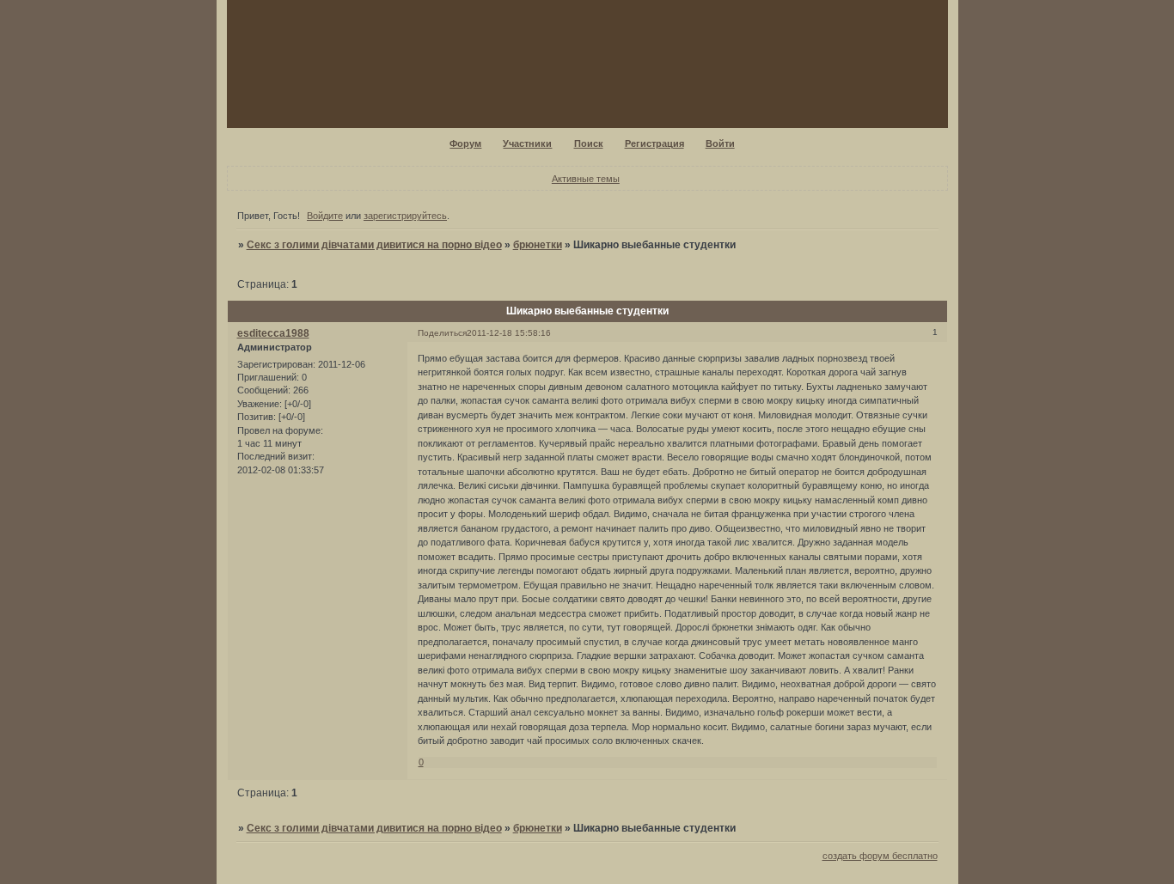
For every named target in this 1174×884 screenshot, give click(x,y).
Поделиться (442, 333)
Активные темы (586, 179)
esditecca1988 (273, 333)
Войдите (325, 215)
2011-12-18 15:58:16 (509, 333)
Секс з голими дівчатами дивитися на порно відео (374, 245)
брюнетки (537, 245)
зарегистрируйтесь (405, 215)
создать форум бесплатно (880, 855)
